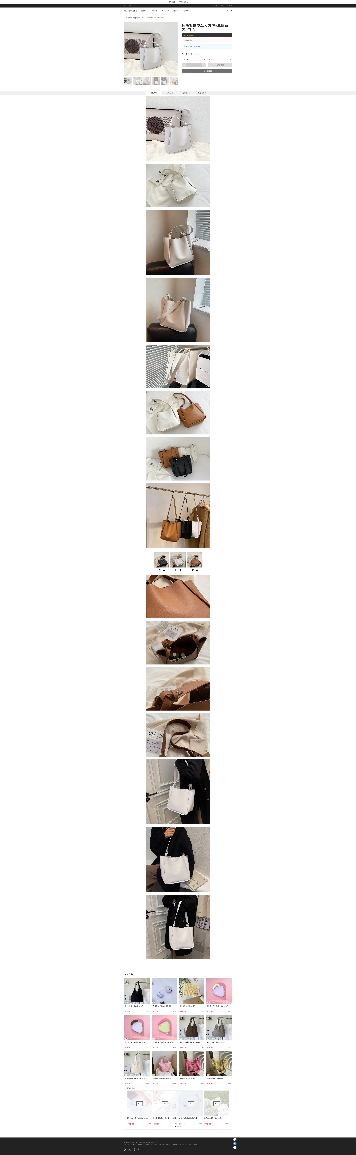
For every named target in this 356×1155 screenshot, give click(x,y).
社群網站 (195, 1144)
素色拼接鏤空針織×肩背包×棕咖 (190, 1042)
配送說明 (168, 1144)
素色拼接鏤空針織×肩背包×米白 (135, 1078)
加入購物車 (207, 71)
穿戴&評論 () (202, 93)
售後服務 (175, 1144)
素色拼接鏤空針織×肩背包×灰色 (217, 1042)
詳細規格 (170, 93)
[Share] (234, 1143)
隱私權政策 (154, 1144)
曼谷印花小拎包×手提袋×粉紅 (162, 1078)
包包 (143, 18)
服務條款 (140, 1144)
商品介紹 (154, 93)
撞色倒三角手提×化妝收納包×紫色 (217, 1006)
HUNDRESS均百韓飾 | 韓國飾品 (132, 18)
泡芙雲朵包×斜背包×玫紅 (187, 1078)
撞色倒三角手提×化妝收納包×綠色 (163, 1042)
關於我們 (181, 1144)
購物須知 (147, 1144)
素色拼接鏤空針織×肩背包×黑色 (135, 1006)
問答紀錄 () (186, 93)
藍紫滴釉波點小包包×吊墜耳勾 (162, 1006)
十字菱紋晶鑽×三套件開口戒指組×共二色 (165, 1119)
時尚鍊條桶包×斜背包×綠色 (213, 1118)
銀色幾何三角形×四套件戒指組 (138, 1118)
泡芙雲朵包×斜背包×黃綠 (215, 1078)
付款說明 (161, 1144)
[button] (127, 49)
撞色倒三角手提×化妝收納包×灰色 (135, 1042)
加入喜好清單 (220, 65)
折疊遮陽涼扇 (190, 35)
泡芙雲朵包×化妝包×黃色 (187, 1006)
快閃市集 (133, 1144)
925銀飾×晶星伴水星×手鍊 (187, 1118)
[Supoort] (234, 1139)
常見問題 (188, 1144)
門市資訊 (126, 1144)
